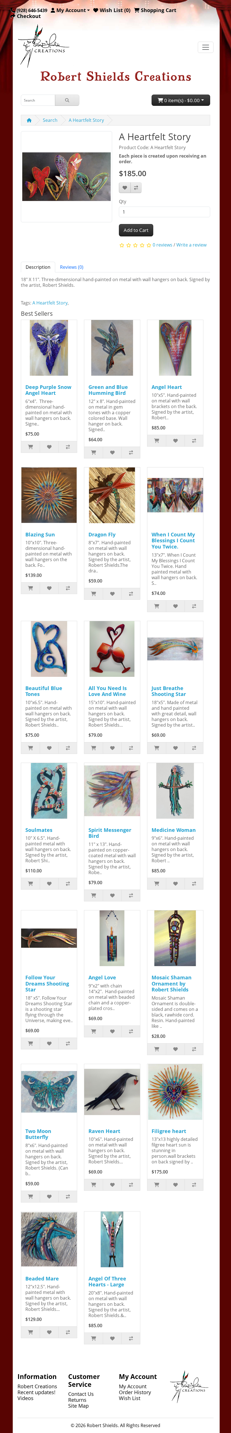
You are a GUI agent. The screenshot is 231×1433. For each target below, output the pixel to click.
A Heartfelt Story (86, 120)
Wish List (129, 1398)
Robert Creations (37, 1386)
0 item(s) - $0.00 (181, 100)
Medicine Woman (174, 830)
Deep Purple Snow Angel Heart (48, 390)
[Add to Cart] (30, 447)
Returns (77, 1399)
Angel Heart (167, 387)
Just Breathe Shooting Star (169, 691)
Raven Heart (104, 1131)
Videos (25, 1398)
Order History (135, 1392)
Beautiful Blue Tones (43, 691)
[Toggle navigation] (206, 47)
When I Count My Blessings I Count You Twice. (173, 540)
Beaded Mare (42, 1278)
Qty (122, 201)
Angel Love (102, 977)
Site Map (78, 1405)
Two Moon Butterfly (38, 1134)
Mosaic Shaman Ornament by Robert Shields (172, 983)
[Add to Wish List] (125, 187)
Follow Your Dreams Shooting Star (47, 983)
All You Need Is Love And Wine (107, 691)
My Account (132, 1386)
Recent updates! (36, 1392)
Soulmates (38, 830)
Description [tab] (38, 267)
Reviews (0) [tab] (71, 267)
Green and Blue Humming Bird (108, 390)
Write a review (191, 245)
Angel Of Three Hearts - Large (107, 1281)
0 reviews (162, 245)
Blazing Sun (40, 534)
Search (50, 120)
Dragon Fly (101, 534)
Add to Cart (136, 230)
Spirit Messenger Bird (109, 833)
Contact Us (81, 1394)
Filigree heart (169, 1131)
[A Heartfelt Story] (66, 179)
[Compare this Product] (136, 187)
